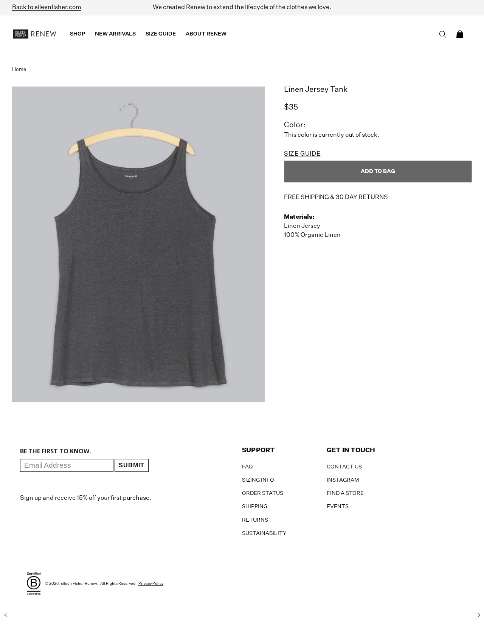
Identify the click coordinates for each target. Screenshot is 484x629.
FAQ (247, 467)
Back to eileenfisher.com (46, 8)
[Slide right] (478, 615)
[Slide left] (5, 615)
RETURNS (255, 520)
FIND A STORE (345, 493)
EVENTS (338, 506)
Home (19, 69)
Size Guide (302, 154)
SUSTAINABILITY (264, 533)
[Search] (442, 34)
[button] (459, 34)
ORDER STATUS (262, 493)
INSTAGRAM (343, 480)
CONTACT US (344, 467)
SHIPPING (254, 506)
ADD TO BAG (378, 171)
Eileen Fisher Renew (78, 584)
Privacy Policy (150, 584)
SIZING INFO (258, 480)
